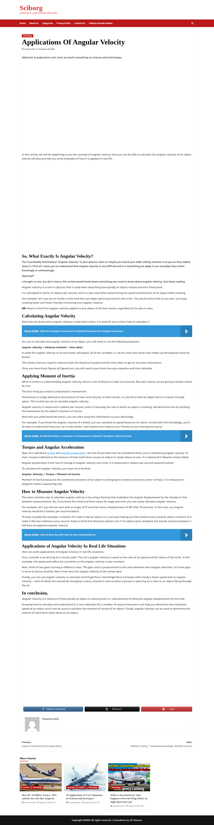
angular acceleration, (74, 453)
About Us (34, 23)
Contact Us (79, 23)
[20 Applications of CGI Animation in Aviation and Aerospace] (85, 777)
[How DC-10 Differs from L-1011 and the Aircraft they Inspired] (41, 777)
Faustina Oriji (29, 49)
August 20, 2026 (45, 802)
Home (23, 23)
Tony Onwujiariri (30, 802)
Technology (27, 36)
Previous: (42, 744)
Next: (161, 744)
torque (51, 453)
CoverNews (119, 820)
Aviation (26, 787)
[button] (192, 23)
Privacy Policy (64, 23)
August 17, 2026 (134, 806)
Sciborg (31, 8)
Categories (47, 23)
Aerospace (71, 787)
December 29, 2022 (46, 49)
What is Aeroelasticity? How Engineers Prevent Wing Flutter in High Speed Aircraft (128, 798)
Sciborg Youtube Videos (101, 23)
